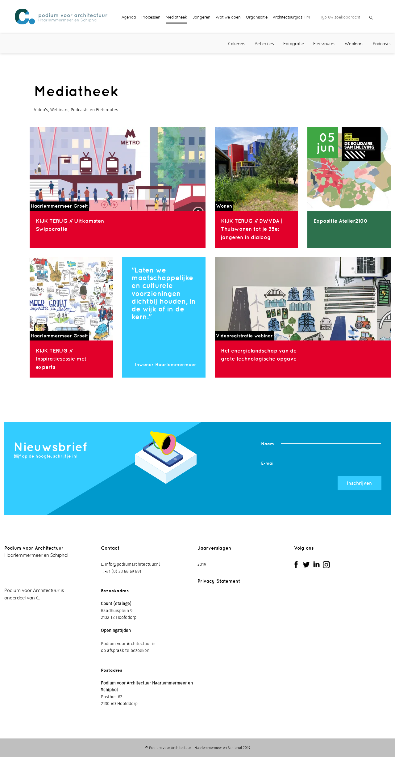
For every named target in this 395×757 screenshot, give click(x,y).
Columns (236, 44)
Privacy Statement (219, 581)
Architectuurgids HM (291, 17)
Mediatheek (176, 17)
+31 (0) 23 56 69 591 (123, 571)
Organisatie (257, 17)
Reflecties (264, 44)
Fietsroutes (324, 44)
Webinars (354, 44)
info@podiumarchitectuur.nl (132, 564)
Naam (267, 443)
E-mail (267, 463)
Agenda (129, 17)
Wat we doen (228, 17)
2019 (202, 564)
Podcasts (382, 44)
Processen (150, 17)
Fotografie (293, 44)
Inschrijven (359, 483)
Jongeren (201, 17)
